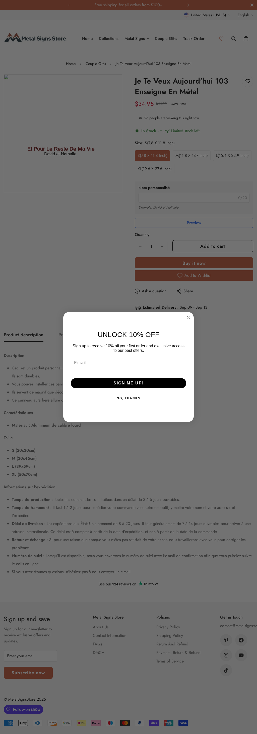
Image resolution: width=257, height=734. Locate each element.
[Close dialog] (188, 317)
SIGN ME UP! (128, 383)
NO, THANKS (129, 398)
